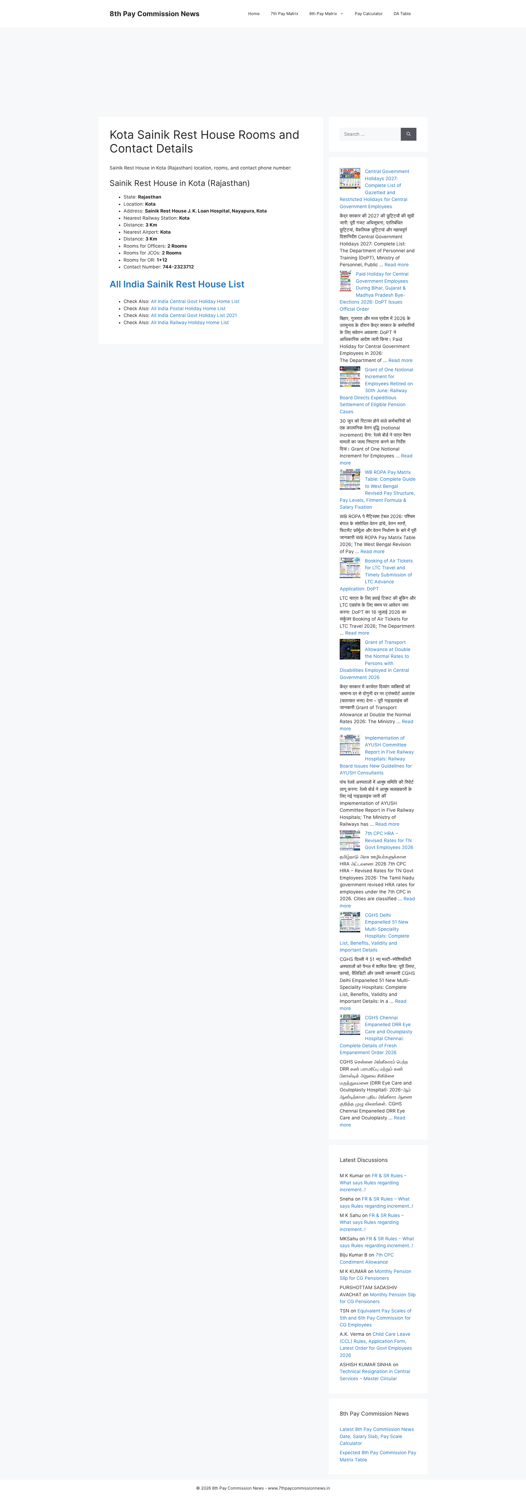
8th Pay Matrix (323, 13)
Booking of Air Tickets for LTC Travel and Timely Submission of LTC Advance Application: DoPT (376, 575)
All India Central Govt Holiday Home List (195, 301)
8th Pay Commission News (154, 14)
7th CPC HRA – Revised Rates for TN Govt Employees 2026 (389, 840)
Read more (397, 264)
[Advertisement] (263, 65)
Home (254, 13)
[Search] (408, 134)
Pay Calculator (369, 13)
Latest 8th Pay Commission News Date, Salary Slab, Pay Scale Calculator (377, 1436)
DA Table (402, 13)
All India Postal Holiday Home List (188, 308)
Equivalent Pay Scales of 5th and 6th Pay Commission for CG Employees (375, 1318)
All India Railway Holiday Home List (189, 322)
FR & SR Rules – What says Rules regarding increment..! (373, 1182)
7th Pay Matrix (284, 13)
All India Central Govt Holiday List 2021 (194, 315)
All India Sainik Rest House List (177, 284)
